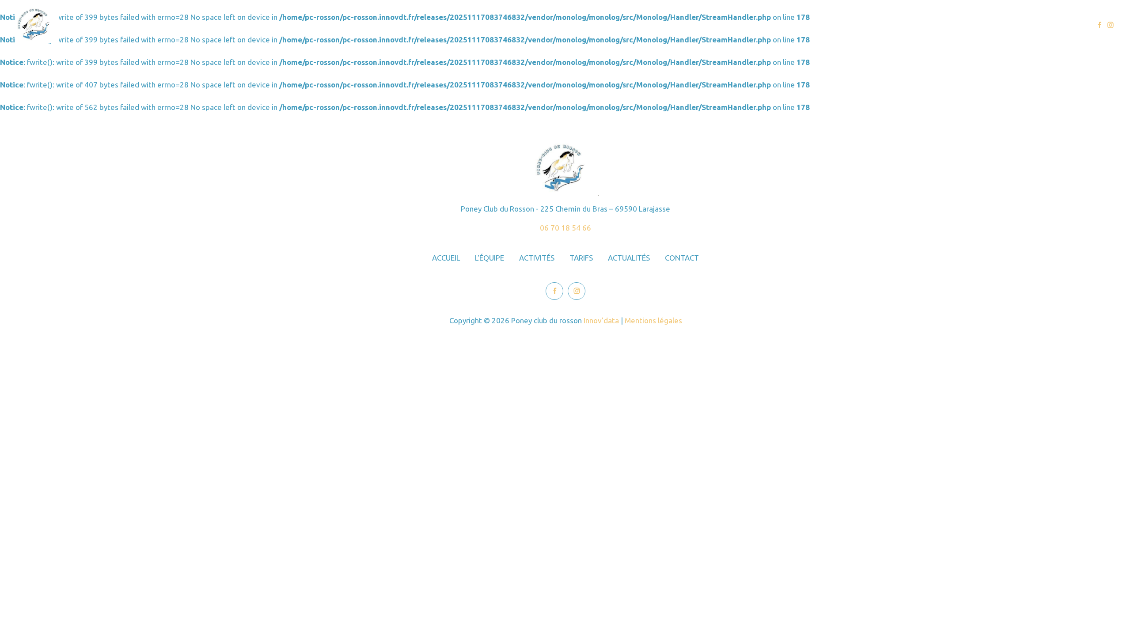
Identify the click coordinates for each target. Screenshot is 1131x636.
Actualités (1014, 25)
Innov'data (601, 320)
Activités (933, 25)
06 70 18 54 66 (565, 227)
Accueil (848, 25)
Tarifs (972, 25)
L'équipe (889, 25)
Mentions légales (653, 320)
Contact (1059, 25)
